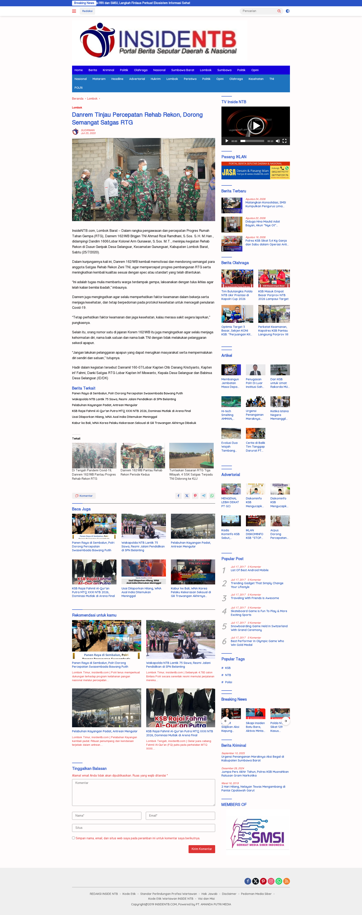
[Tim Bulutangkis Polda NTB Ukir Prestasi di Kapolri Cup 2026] (237, 278)
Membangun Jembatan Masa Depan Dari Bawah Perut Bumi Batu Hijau (230, 383)
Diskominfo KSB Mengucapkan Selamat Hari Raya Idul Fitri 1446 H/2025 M (255, 502)
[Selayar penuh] (284, 141)
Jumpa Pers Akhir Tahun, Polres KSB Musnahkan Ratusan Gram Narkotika (255, 773)
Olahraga (140, 70)
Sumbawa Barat (182, 70)
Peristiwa (190, 79)
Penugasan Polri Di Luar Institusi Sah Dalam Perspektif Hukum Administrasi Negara (254, 383)
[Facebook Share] (178, 496)
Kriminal (108, 70)
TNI (271, 79)
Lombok (206, 70)
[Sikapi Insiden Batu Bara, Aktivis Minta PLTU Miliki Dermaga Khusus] (255, 713)
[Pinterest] (263, 881)
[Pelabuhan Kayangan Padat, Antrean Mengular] (193, 526)
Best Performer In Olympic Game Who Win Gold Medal (257, 643)
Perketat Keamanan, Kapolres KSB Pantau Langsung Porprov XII (273, 330)
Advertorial (137, 79)
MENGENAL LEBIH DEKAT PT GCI (230, 502)
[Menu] (75, 11)
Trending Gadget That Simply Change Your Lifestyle (257, 585)
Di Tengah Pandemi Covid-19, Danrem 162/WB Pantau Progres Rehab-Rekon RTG (94, 475)
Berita (93, 70)
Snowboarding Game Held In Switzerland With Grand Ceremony (259, 628)
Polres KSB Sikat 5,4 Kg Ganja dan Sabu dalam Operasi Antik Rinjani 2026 (267, 242)
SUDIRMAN (87, 130)
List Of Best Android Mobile (250, 570)
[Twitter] (255, 881)
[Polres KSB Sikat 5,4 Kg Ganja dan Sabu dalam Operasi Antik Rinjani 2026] (231, 244)
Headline (117, 79)
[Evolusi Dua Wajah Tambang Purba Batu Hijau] (231, 433)
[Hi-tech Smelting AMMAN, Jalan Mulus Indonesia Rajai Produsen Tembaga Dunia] (231, 401)
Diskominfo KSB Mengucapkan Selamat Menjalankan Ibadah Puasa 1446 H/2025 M (280, 502)
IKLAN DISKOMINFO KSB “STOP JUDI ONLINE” (255, 534)
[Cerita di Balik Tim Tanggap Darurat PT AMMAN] (255, 433)
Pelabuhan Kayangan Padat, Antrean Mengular (105, 405)
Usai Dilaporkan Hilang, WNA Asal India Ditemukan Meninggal (114, 417)
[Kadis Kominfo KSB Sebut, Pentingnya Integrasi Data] (231, 520)
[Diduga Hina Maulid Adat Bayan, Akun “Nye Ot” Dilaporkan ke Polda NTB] (231, 224)
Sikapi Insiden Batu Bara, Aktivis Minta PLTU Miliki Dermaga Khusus (255, 727)
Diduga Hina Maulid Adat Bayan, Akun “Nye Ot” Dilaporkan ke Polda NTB (263, 223)
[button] (279, 11)
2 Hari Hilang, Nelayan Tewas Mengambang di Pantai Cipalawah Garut (253, 788)
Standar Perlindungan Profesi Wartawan (168, 894)
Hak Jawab (209, 894)
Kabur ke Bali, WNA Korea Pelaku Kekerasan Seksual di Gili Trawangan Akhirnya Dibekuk (134, 423)
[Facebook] (247, 881)
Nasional (159, 70)
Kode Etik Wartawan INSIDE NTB (170, 899)
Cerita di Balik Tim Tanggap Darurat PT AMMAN (255, 446)
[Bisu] (278, 141)
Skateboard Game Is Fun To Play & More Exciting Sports (259, 613)
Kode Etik (129, 894)
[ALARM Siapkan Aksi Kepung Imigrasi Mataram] (231, 713)
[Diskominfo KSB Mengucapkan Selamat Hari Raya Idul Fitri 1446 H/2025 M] (255, 489)
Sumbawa (224, 70)
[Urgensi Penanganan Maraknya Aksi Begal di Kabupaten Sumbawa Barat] (255, 401)
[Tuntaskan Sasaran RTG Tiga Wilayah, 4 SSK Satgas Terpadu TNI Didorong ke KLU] (191, 455)
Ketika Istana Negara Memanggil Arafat (279, 415)
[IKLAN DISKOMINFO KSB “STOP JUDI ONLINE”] (255, 520)
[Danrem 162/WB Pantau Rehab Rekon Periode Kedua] (143, 455)
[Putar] (227, 141)
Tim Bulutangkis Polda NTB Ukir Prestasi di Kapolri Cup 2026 (236, 295)
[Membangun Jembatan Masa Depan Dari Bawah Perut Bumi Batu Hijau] (231, 369)
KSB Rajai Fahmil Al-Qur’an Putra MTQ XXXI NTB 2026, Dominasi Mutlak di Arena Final (131, 411)
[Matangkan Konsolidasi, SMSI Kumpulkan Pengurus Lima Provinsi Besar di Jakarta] (231, 205)
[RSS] (286, 881)
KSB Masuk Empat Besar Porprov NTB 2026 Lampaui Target (273, 295)
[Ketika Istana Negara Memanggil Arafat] (280, 401)
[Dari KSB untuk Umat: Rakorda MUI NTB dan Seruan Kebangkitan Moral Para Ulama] (280, 369)
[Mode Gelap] (288, 11)
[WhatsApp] (278, 881)
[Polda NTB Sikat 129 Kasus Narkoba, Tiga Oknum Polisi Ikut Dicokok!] (280, 713)
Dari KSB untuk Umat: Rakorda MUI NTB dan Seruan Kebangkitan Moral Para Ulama (279, 383)
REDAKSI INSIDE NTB (104, 894)
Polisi (228, 682)
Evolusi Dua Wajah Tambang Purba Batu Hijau (229, 446)
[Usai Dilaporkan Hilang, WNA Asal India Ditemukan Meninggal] (144, 571)
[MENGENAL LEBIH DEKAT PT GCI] (231, 489)
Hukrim (156, 79)
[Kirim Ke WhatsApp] (212, 496)
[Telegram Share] (203, 496)
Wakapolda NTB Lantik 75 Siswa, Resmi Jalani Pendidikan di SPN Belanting (124, 399)
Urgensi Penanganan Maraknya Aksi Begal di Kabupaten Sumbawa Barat (255, 415)
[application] (255, 126)
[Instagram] (271, 881)
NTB (228, 675)
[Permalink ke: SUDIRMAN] (75, 131)
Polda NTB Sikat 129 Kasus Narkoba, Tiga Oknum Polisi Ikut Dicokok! (279, 727)
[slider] (252, 141)
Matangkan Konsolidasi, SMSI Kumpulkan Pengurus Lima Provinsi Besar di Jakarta (266, 204)
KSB (228, 668)
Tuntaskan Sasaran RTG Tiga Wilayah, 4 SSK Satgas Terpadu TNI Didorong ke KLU (191, 475)
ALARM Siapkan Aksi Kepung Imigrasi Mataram (230, 727)
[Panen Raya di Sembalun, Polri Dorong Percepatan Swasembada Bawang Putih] (94, 526)
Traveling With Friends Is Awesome (255, 598)
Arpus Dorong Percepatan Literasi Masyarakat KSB (278, 534)
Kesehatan (256, 79)
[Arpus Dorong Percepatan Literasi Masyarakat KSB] (280, 520)
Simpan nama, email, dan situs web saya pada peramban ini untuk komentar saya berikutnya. (138, 838)
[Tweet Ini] (187, 496)
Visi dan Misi (206, 899)
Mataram (99, 79)
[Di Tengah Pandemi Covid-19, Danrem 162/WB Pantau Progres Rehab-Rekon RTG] (94, 455)
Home (79, 70)
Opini (255, 70)
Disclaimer (229, 894)
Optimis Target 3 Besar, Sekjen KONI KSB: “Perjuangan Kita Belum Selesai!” (236, 330)
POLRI (79, 88)
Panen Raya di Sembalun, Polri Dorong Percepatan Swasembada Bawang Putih (127, 393)
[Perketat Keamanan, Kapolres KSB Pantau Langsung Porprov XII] (274, 314)
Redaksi (87, 11)
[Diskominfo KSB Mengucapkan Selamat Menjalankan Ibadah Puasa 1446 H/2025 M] (280, 489)
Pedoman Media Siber (256, 894)
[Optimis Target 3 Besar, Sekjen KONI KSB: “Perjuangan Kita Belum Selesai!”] (237, 314)
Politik (124, 70)
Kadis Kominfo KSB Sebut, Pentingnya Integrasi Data (230, 534)
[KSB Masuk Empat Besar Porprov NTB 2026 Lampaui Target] (274, 278)
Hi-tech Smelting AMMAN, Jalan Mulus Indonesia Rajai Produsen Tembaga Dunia (229, 415)
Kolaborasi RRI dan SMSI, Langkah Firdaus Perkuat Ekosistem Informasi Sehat (97, 3)
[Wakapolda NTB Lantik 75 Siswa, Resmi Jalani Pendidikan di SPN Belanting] (144, 526)
